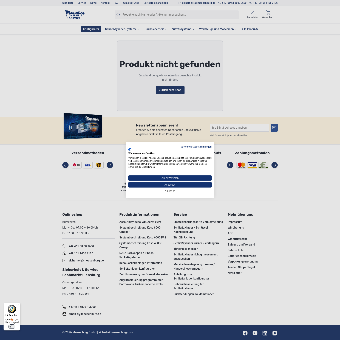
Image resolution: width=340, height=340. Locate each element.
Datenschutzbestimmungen (196, 146)
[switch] (11, 326)
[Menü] (18, 305)
